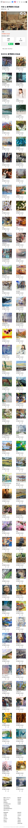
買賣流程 (19, 800)
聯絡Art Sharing (6, 810)
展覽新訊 (19, 818)
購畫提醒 (19, 799)
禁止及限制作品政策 (7, 803)
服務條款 (5, 800)
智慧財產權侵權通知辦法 (8, 808)
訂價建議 (5, 814)
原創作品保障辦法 (7, 806)
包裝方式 (5, 817)
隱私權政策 (5, 802)
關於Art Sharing (6, 799)
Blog (18, 817)
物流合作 (5, 820)
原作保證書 (5, 818)
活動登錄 (19, 820)
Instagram (19, 815)
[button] (25, 20)
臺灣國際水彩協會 (13, 7)
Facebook (19, 814)
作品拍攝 (5, 815)
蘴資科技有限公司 (22, 826)
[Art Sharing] (7, 1)
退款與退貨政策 (6, 805)
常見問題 (19, 802)
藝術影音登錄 (20, 823)
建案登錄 (19, 821)
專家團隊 (19, 803)
